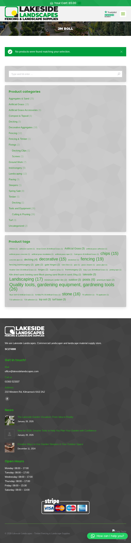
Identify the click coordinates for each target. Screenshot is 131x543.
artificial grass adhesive (96, 249)
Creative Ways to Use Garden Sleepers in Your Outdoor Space (50, 444)
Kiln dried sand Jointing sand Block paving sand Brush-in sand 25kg (45, 274)
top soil (45, 299)
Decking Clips (19, 150)
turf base (59, 299)
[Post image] (9, 420)
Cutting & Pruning (21, 214)
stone (71, 294)
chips (109, 253)
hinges (43, 269)
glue (77, 265)
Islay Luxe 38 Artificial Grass (95, 270)
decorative (52, 259)
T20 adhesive (30, 300)
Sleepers (13, 185)
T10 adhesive (16, 300)
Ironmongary (73, 269)
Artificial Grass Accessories (23, 110)
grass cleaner (88, 265)
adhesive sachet (27, 249)
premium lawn (106, 280)
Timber (12, 196)
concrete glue (16, 260)
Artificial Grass (16, 104)
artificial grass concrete (19, 254)
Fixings (12, 144)
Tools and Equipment (20, 208)
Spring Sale (15, 191)
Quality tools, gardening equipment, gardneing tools (61, 286)
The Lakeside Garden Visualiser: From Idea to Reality (45, 417)
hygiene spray (57, 270)
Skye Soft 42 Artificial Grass (21, 295)
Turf (11, 220)
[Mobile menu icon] (123, 14)
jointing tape (115, 270)
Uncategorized (16, 225)
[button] (107, 536)
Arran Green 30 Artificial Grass (49, 249)
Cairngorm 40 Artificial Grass (86, 254)
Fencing (13, 133)
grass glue (101, 265)
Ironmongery (15, 167)
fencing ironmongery (21, 264)
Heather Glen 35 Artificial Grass (22, 270)
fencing (92, 259)
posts (89, 279)
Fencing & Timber (18, 139)
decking (31, 259)
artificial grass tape (63, 254)
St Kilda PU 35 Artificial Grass (48, 295)
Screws (16, 156)
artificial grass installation (43, 254)
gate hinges (52, 264)
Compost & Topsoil (18, 115)
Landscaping (15, 173)
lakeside (89, 274)
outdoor (75, 279)
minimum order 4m (55, 280)
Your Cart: (67, 3)
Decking (13, 121)
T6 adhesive (88, 295)
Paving (12, 179)
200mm (13, 249)
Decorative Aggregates (21, 127)
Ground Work (16, 162)
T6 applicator (102, 295)
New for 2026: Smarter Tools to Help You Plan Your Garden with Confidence (57, 430)
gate (39, 264)
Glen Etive (67, 265)
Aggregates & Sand (19, 98)
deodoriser (73, 260)
